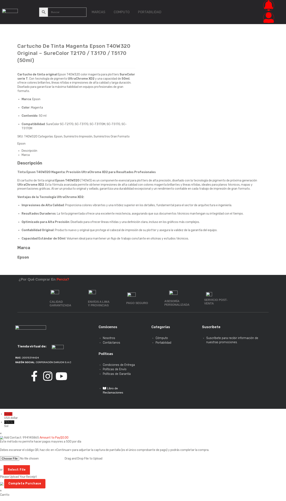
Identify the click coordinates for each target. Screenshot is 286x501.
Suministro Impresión (78, 136)
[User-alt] (268, 17)
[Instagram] (48, 376)
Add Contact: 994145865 (21, 437)
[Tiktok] (20, 376)
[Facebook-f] (34, 376)
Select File (17, 469)
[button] (100, 12)
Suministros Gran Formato (112, 136)
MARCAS (98, 12)
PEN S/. (9, 424)
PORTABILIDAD (149, 12)
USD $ (11, 416)
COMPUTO (122, 12)
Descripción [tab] (29, 151)
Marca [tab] (26, 155)
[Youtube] (61, 376)
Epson (58, 136)
